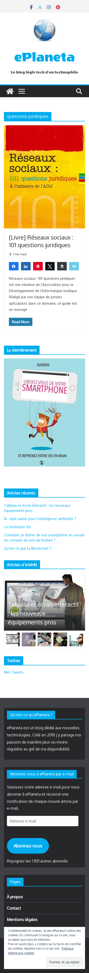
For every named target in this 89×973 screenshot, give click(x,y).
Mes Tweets (13, 672)
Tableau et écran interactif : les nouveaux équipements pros (43, 613)
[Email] (74, 266)
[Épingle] (38, 266)
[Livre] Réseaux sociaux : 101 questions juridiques (41, 241)
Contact (14, 908)
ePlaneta (44, 57)
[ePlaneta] (10, 91)
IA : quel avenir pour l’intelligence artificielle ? (40, 519)
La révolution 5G (17, 527)
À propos (15, 896)
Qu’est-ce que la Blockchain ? (27, 548)
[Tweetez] (50, 266)
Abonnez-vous (28, 845)
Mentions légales (22, 919)
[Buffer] (62, 266)
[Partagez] (13, 266)
